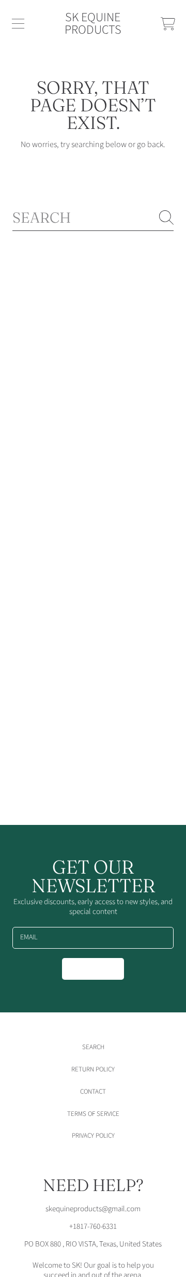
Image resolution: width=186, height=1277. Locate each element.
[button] (18, 23)
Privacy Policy (93, 1135)
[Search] (166, 217)
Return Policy (93, 1069)
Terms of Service (93, 1114)
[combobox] (93, 217)
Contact (93, 1091)
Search (93, 1047)
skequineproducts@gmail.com (93, 1208)
